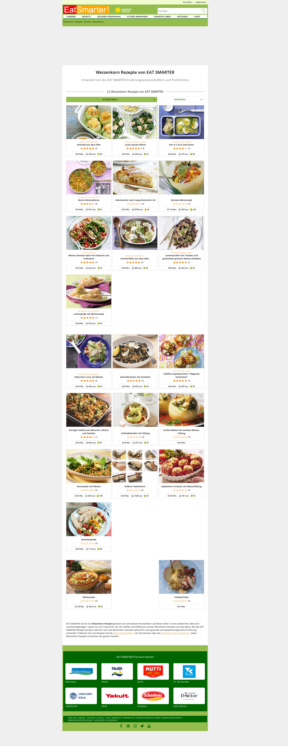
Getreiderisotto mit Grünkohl (135, 377)
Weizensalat (89, 597)
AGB (108, 718)
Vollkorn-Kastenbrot (134, 486)
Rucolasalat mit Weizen (89, 486)
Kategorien (112, 720)
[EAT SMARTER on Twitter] (142, 726)
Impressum (116, 718)
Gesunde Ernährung (109, 16)
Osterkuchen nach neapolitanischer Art (135, 200)
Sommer (71, 16)
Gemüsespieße (88, 539)
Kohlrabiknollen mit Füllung (135, 433)
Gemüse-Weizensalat (181, 200)
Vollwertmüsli (181, 597)
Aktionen (182, 16)
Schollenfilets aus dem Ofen (134, 258)
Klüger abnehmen (137, 16)
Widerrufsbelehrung (171, 718)
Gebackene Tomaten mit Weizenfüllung (181, 486)
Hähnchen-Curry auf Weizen (88, 377)
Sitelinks (91, 718)
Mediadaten (99, 720)
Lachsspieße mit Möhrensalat (89, 314)
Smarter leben (162, 16)
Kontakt (100, 718)
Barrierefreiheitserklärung (80, 720)
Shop (197, 16)
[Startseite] (86, 9)
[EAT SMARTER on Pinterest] (128, 726)
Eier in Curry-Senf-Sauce (181, 144)
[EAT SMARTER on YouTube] (149, 726)
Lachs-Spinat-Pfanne (135, 144)
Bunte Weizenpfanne (88, 200)
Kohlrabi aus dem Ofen (89, 144)
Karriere (81, 718)
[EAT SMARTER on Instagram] (135, 726)
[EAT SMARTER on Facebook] (121, 726)
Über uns (72, 718)
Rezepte (86, 16)
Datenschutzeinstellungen (148, 718)
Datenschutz (128, 718)
